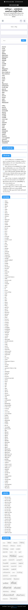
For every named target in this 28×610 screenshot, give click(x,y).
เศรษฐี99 (6, 481)
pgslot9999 (7, 312)
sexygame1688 (7, 353)
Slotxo (6, 363)
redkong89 (7, 332)
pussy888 (4, 63)
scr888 (6, 344)
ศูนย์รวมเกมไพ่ (8, 429)
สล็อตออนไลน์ (5, 102)
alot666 (6, 223)
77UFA (6, 211)
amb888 (6, 224)
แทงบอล (6, 482)
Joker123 (6, 265)
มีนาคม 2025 (7, 526)
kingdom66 (7, 272)
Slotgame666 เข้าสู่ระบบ (9, 361)
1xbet (6, 207)
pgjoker (6, 302)
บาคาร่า (4, 65)
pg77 (6, 297)
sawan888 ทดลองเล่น (9, 341)
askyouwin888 (7, 226)
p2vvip (6, 287)
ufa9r (6, 386)
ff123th (6, 246)
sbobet (6, 342)
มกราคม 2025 (7, 529)
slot (2, 82)
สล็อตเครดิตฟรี (8, 450)
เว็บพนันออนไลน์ (8, 476)
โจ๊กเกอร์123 (5, 90)
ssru (5, 369)
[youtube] (18, 5)
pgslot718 (6, 307)
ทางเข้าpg (7, 408)
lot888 (6, 278)
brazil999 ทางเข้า (8, 240)
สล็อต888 (4, 58)
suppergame (7, 371)
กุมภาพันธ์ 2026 (8, 507)
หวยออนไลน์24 (8, 461)
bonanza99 (7, 236)
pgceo (6, 299)
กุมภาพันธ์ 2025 (8, 527)
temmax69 (7, 376)
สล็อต (3, 92)
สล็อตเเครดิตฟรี (8, 456)
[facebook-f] (10, 5)
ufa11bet (6, 380)
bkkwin (6, 233)
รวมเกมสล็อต (7, 427)
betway (6, 229)
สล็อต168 (6, 432)
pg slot (3, 77)
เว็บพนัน (6, 474)
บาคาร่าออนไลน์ (6, 137)
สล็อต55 (6, 435)
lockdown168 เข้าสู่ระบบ (9, 277)
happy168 (6, 253)
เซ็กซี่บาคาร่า (7, 467)
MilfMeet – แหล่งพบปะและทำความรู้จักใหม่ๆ (14, 10)
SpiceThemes (14, 607)
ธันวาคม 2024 (8, 531)
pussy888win (7, 331)
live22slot (6, 275)
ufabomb (6, 391)
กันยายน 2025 (7, 515)
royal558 (6, 336)
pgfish (6, 300)
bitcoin (6, 231)
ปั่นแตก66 (4, 136)
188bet (6, 204)
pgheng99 (4, 122)
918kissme (7, 216)
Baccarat (6, 228)
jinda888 (6, 263)
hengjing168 (7, 255)
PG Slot (6, 290)
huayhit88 (6, 258)
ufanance (6, 393)
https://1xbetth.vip (6, 72)
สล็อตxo (4, 100)
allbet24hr (7, 221)
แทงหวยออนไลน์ (8, 484)
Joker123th (7, 268)
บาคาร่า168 (4, 119)
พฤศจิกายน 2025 (8, 512)
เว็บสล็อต (6, 477)
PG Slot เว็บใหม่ (8, 292)
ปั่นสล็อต (6, 415)
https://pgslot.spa (6, 73)
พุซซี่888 (6, 422)
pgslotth (6, 315)
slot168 (6, 359)
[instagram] (16, 5)
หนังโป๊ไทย (4, 70)
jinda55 (3, 50)
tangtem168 (7, 373)
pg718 (6, 295)
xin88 (6, 396)
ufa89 (6, 385)
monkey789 (7, 283)
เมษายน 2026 (7, 504)
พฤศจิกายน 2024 (8, 532)
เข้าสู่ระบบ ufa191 (8, 464)
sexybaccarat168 (8, 351)
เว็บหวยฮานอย (8, 479)
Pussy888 (6, 326)
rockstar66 (7, 334)
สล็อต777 (6, 439)
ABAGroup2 (7, 219)
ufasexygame (7, 395)
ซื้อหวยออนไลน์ (5, 141)
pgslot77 (4, 134)
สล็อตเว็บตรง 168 (8, 454)
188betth (6, 206)
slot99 (3, 52)
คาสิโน (6, 398)
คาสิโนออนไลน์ (8, 400)
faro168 (6, 245)
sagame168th (5, 110)
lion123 (6, 273)
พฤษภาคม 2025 (8, 522)
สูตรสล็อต (6, 459)
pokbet (6, 317)
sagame (6, 337)
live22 (3, 126)
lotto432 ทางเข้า (8, 280)
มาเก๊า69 (6, 423)
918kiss (3, 105)
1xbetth (6, 209)
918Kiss (6, 213)
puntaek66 (7, 322)
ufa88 (6, 383)
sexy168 (6, 346)
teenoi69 (6, 375)
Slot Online (7, 358)
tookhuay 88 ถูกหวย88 (9, 378)
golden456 (7, 251)
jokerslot (4, 97)
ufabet (6, 388)
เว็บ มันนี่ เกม (7, 472)
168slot (6, 201)
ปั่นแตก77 (7, 418)
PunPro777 (7, 321)
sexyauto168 (7, 349)
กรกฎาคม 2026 (8, 499)
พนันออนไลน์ (7, 420)
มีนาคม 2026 (7, 505)
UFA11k (6, 381)
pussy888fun (7, 327)
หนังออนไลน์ (5, 131)
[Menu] (3, 21)
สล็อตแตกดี (7, 457)
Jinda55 (6, 261)
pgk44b (6, 304)
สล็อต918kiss (7, 442)
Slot (5, 356)
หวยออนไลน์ (5, 142)
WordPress (15, 606)
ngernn (6, 285)
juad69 (6, 270)
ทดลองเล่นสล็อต (8, 405)
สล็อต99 (6, 444)
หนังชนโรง (4, 109)
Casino (6, 241)
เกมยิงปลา (7, 462)
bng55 (6, 234)
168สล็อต (6, 202)
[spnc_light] (24, 20)
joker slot (4, 89)
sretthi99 (6, 366)
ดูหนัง (3, 127)
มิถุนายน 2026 (8, 500)
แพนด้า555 (7, 486)
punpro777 (4, 139)
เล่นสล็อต (6, 471)
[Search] (21, 21)
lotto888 (6, 282)
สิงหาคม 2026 (7, 497)
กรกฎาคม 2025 (8, 519)
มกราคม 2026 (7, 509)
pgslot (3, 62)
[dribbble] (14, 5)
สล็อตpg (6, 445)
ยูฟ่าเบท (6, 425)
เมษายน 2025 (7, 524)
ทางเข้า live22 (7, 407)
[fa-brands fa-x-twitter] (12, 5)
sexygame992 (7, 354)
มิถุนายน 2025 (8, 521)
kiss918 (3, 79)
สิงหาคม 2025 (7, 517)
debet (6, 243)
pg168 (3, 48)
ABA (5, 218)
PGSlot (6, 305)
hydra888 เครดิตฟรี (9, 260)
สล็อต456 (6, 434)
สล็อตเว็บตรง (5, 55)
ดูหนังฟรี (4, 114)
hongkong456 (7, 256)
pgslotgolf (7, 314)
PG (5, 288)
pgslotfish (21, 556)
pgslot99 (6, 310)
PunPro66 (7, 319)
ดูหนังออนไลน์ (5, 85)
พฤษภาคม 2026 (8, 502)
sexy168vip (7, 348)
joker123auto (7, 267)
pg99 (20, 552)
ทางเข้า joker (5, 87)
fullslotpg (4, 124)
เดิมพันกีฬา (7, 469)
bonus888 (7, 238)
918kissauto (7, 214)
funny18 (6, 250)
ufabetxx (6, 390)
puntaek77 (7, 324)
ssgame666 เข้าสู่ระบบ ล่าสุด (10, 368)
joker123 (4, 47)
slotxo (3, 67)
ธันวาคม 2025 (8, 510)
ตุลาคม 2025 (7, 514)
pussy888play (7, 329)
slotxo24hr (7, 364)
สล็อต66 (4, 53)
